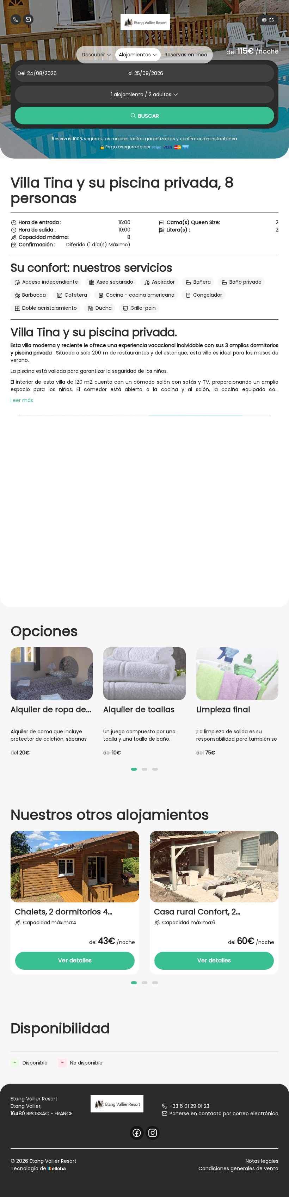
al (130, 73)
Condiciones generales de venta (238, 1168)
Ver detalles (75, 960)
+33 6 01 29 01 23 (189, 1106)
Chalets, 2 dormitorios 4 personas (61, 912)
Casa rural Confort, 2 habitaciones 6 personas (202, 912)
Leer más (22, 400)
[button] (134, 769)
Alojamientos (135, 54)
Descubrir (94, 54)
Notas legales (262, 1161)
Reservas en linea (186, 54)
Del (21, 73)
